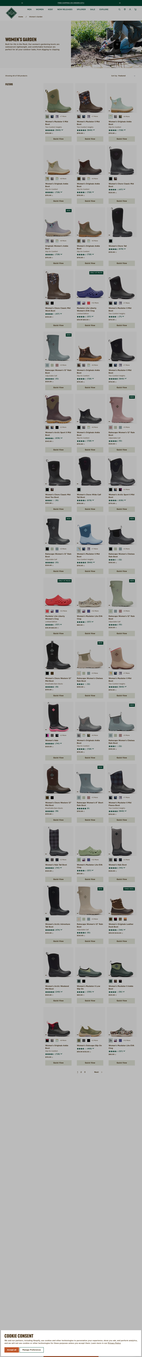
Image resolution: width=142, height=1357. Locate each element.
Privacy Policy (114, 1343)
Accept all (11, 1350)
